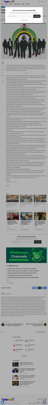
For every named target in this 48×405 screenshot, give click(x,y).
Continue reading (24, 20)
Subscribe (37, 16)
